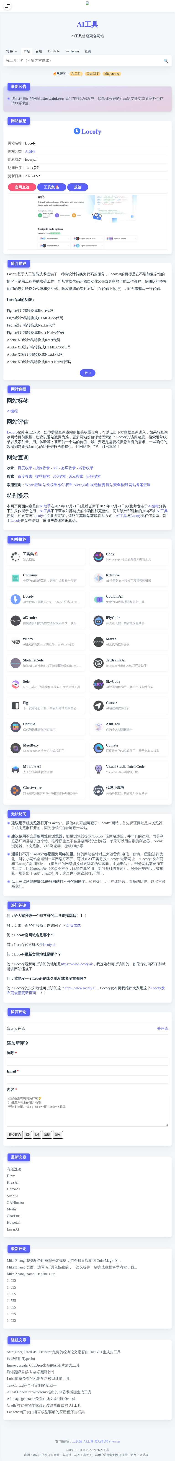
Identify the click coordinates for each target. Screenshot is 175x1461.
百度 (39, 51)
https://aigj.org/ (52, 98)
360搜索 (59, 476)
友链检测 (97, 485)
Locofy (91, 131)
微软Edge (71, 846)
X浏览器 (33, 846)
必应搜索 (76, 476)
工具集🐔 (51, 187)
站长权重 (50, 485)
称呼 (10, 1053)
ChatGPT (93, 73)
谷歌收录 (86, 468)
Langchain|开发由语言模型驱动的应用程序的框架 (46, 1412)
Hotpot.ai (13, 1222)
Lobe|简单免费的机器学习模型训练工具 (38, 1379)
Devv (11, 1176)
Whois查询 (33, 485)
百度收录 (25, 468)
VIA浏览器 (52, 846)
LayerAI (13, 1229)
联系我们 (22, 103)
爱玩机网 (101, 1441)
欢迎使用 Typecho (21, 1359)
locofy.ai (49, 945)
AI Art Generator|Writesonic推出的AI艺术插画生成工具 (49, 1392)
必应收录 (68, 468)
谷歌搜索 (93, 476)
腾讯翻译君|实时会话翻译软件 (31, 1372)
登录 (58, 1134)
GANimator (15, 1202)
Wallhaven (72, 51)
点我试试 (73, 925)
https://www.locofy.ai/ (77, 964)
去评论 (162, 1028)
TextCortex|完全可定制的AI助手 (32, 1385)
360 (55, 468)
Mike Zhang (16, 1261)
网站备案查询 (140, 485)
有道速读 (14, 1169)
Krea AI (12, 1182)
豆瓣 (88, 51)
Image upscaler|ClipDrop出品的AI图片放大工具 (43, 1365)
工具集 (77, 1441)
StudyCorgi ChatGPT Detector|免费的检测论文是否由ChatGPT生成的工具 (64, 1352)
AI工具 (87, 24)
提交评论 (15, 1134)
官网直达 (22, 187)
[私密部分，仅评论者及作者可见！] (28, 1135)
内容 (10, 1090)
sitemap (114, 1441)
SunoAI (12, 1196)
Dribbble (53, 51)
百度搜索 (25, 476)
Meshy (12, 1209)
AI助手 (45, 506)
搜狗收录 (42, 468)
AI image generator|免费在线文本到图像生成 (41, 1399)
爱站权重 (65, 485)
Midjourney (111, 73)
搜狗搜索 (42, 476)
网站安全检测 (117, 485)
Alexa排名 (82, 485)
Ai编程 (30, 151)
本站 (26, 51)
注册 (47, 1134)
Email (11, 1071)
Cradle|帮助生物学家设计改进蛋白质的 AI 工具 (44, 1405)
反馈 (77, 187)
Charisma (14, 1216)
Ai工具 (76, 73)
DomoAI (13, 1189)
